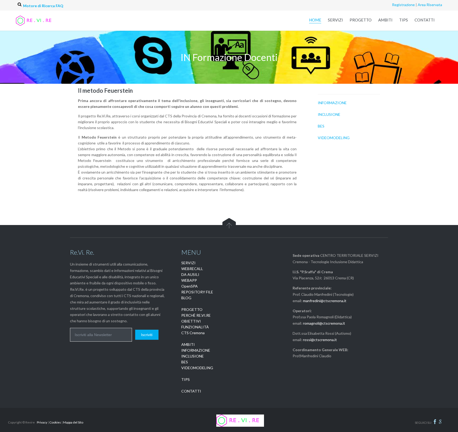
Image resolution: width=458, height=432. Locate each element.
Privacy (42, 422)
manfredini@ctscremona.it (324, 300)
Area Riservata (430, 4)
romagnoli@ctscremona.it (324, 323)
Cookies (55, 422)
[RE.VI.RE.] (40, 20)
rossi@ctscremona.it (320, 339)
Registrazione (403, 4)
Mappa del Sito (73, 422)
